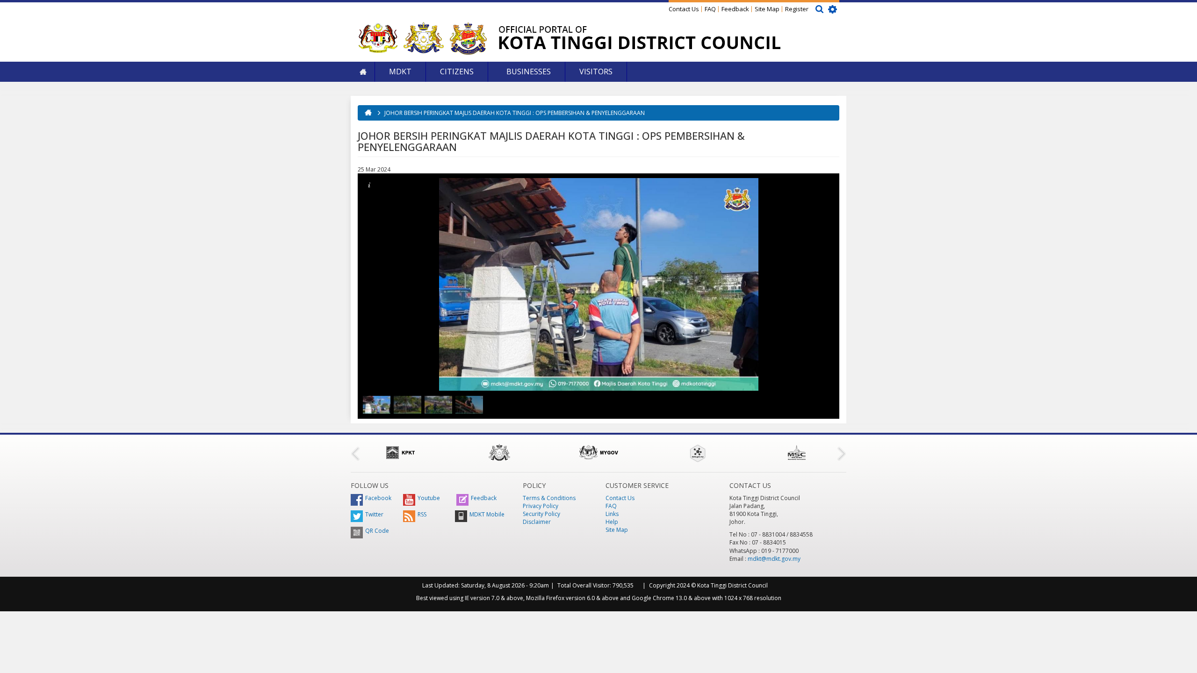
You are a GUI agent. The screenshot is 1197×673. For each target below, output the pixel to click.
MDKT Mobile (487, 514)
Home (363, 72)
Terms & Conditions (549, 498)
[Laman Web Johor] (499, 452)
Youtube (429, 498)
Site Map (767, 9)
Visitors (596, 71)
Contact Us (684, 9)
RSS (422, 514)
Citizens (457, 71)
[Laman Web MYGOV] (598, 452)
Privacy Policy (540, 506)
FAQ (710, 9)
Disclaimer (537, 522)
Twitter (374, 514)
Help (612, 522)
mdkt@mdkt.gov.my (774, 559)
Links (612, 514)
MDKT (400, 71)
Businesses (528, 71)
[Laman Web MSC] (796, 452)
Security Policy (541, 514)
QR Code (377, 531)
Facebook (378, 498)
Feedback (735, 9)
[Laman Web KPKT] (400, 452)
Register (796, 9)
